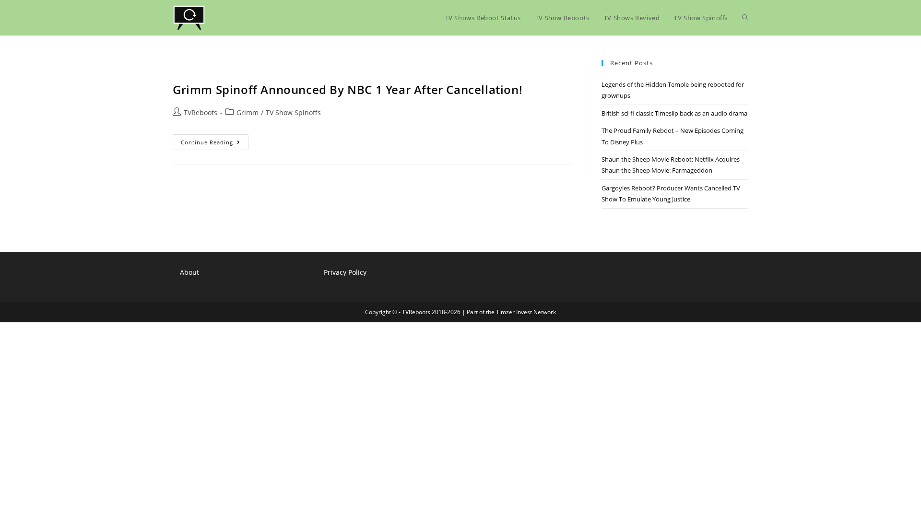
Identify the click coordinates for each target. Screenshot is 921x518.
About (189, 272)
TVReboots (200, 112)
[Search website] (745, 17)
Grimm (247, 112)
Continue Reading (214, 144)
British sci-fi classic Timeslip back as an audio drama (674, 113)
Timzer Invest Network (526, 312)
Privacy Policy (345, 272)
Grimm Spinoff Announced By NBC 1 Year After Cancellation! (347, 89)
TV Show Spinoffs (293, 112)
